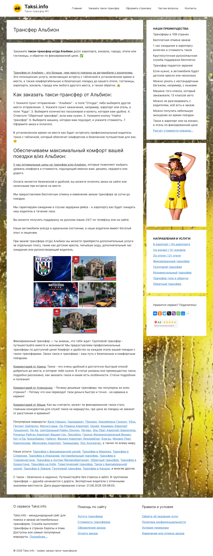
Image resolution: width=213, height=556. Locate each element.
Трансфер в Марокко (96, 451)
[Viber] (174, 313)
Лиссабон (74, 434)
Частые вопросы (168, 8)
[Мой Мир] (183, 313)
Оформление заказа (92, 527)
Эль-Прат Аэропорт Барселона (114, 430)
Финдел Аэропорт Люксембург (78, 438)
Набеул (51, 438)
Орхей (94, 426)
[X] (169, 313)
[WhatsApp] (178, 313)
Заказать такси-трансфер (103, 8)
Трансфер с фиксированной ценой (56, 451)
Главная (77, 8)
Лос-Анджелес (90, 443)
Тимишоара (70, 443)
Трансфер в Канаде (96, 468)
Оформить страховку (138, 8)
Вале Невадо (57, 421)
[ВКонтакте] (155, 313)
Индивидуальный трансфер (172, 272)
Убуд (132, 421)
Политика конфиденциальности (164, 522)
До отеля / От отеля (167, 255)
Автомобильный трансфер (79, 455)
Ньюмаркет (75, 421)
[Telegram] (164, 313)
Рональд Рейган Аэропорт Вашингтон (39, 434)
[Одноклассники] (160, 313)
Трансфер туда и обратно (170, 278)
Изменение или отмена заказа (163, 533)
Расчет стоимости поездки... (173, 130)
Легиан (86, 430)
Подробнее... (39, 536)
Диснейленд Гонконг (112, 421)
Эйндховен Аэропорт (46, 443)
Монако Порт (121, 438)
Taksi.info (36, 6)
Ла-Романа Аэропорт (74, 426)
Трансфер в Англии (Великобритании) (62, 460)
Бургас (106, 438)
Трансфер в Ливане (37, 468)
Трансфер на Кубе (43, 464)
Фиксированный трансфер (171, 261)
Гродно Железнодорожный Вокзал (107, 434)
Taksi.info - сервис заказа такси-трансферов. (50, 550)
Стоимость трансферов (94, 522)
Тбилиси (91, 421)
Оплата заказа (88, 533)
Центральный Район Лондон (59, 430)
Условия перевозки (155, 527)
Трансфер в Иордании (44, 455)
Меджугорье (49, 426)
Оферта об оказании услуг (160, 516)
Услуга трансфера (90, 516)
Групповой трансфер (66, 468)
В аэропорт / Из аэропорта (171, 244)
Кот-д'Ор (19, 438)
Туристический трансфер (75, 464)
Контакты (190, 8)
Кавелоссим (21, 443)
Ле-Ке (34, 430)
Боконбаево (35, 438)
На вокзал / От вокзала (169, 250)
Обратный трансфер (105, 460)
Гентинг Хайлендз (25, 426)
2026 (19, 550)
